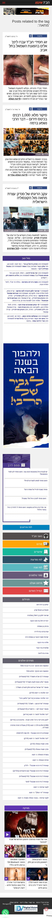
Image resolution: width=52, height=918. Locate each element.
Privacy (49, 916)
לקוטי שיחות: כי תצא (41, 787)
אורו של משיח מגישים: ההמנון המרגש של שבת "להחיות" (28, 840)
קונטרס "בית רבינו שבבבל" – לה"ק (36, 765)
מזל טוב (26, 258)
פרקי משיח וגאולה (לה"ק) (39, 744)
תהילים (26, 599)
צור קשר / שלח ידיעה (27, 902)
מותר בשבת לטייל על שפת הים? (35, 498)
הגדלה (43, 83)
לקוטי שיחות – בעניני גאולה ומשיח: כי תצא (33, 798)
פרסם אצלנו (14, 902)
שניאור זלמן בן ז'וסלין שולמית (37, 615)
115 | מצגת (42, 154)
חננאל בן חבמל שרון (41, 610)
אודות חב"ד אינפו (42, 902)
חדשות (39, 36)
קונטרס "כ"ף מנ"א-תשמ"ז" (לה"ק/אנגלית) (33, 676)
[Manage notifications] (46, 909)
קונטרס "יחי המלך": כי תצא (38, 792)
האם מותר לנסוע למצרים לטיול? (35, 489)
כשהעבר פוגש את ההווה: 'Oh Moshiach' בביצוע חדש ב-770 (16, 862)
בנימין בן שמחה (42, 626)
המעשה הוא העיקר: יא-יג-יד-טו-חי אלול (34, 666)
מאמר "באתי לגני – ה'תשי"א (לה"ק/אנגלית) (33, 709)
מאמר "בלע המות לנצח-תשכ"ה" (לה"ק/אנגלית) (31, 682)
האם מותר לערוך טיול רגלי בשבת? (34, 507)
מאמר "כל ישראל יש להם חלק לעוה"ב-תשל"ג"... (31, 687)
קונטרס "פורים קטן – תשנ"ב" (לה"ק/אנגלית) (32, 704)
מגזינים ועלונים (26, 660)
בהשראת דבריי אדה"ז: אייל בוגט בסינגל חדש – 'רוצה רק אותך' (15, 885)
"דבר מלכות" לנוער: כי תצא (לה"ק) (36, 738)
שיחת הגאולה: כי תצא (40, 760)
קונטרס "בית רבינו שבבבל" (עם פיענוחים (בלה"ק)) (30, 771)
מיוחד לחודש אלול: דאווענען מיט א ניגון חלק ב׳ (37, 862)
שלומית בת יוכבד (42, 648)
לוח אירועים (26, 527)
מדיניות (46, 904)
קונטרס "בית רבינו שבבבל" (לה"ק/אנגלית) (33, 776)
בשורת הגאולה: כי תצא (40, 755)
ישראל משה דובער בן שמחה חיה (36, 637)
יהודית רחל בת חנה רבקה (39, 621)
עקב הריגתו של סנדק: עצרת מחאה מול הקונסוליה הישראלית (27, 198)
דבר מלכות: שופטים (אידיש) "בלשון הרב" (33, 698)
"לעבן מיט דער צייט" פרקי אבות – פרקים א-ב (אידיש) (29, 720)
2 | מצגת (43, 230)
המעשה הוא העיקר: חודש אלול (37, 671)
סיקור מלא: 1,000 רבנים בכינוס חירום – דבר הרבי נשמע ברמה (29, 119)
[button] (5, 912)
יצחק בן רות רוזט (42, 605)
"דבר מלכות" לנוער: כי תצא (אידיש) (35, 714)
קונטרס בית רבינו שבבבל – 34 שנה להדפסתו (32, 733)
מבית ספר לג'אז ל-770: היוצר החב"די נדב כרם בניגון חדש (37, 885)
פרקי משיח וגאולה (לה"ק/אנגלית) (36, 749)
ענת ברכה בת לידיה (41, 632)
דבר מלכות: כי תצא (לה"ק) (38, 693)
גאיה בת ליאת (43, 653)
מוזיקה (26, 808)
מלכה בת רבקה (42, 642)
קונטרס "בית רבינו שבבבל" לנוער (37, 782)
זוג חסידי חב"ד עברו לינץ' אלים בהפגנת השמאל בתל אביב (28, 46)
